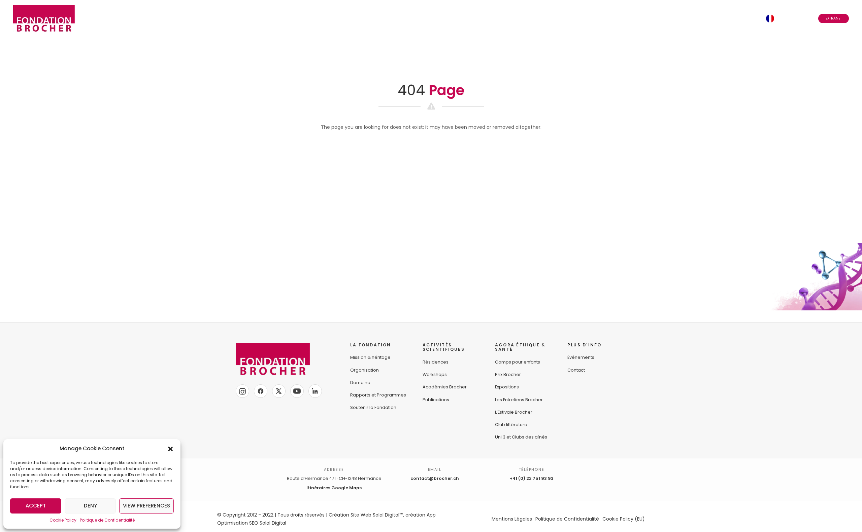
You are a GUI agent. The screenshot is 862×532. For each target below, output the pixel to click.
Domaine (360, 382)
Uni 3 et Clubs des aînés (521, 437)
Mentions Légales (512, 519)
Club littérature (511, 424)
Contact (745, 18)
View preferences (146, 505)
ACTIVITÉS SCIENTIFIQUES (444, 347)
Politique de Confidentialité (107, 520)
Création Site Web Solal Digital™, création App (382, 514)
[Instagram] (242, 391)
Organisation (364, 370)
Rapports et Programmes (378, 395)
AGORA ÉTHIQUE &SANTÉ (520, 347)
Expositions (507, 387)
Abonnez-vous (700, 18)
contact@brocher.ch (434, 478)
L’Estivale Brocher (513, 412)
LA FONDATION (370, 345)
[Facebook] (260, 391)
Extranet (834, 18)
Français (788, 18)
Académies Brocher (445, 387)
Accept (36, 505)
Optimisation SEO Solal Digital (251, 523)
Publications (436, 400)
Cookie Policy (62, 520)
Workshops (435, 374)
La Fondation (468, 18)
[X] (279, 391)
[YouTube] (297, 391)
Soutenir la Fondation (373, 407)
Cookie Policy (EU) (623, 519)
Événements (658, 18)
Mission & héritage (370, 357)
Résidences (436, 362)
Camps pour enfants (517, 362)
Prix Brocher (508, 374)
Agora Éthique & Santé (600, 18)
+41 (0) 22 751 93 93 (532, 478)
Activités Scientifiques (529, 18)
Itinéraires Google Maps (334, 488)
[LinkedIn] (315, 391)
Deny (90, 505)
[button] (170, 448)
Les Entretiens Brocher (519, 400)
